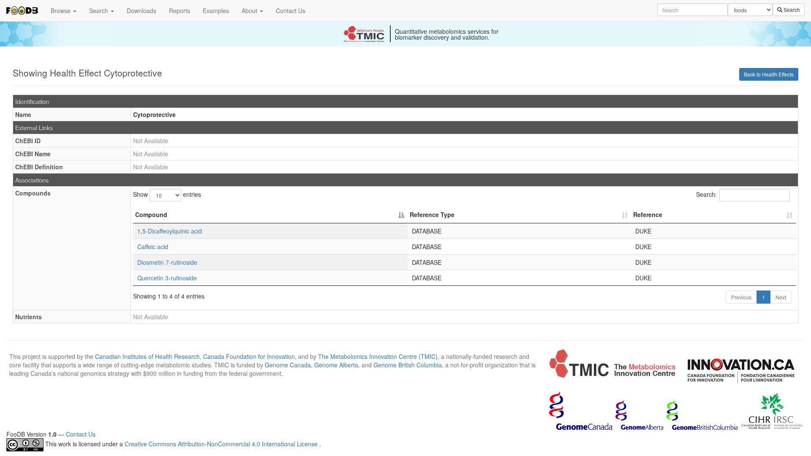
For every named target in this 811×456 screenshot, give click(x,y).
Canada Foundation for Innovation (249, 356)
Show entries (167, 194)
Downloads (141, 10)
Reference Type (432, 214)
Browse (61, 10)
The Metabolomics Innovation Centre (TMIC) (378, 356)
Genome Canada (288, 365)
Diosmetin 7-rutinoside (167, 262)
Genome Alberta (336, 365)
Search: (706, 194)
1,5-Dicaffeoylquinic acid (169, 231)
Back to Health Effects (769, 74)
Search (99, 10)
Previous (741, 297)
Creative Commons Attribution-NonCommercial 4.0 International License (222, 444)
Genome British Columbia (407, 365)
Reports (179, 10)
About (250, 10)
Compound (151, 214)
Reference (647, 214)
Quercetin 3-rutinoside (167, 278)
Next (781, 297)
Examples (216, 10)
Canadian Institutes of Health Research (147, 356)
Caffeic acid (152, 246)
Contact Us (290, 10)
